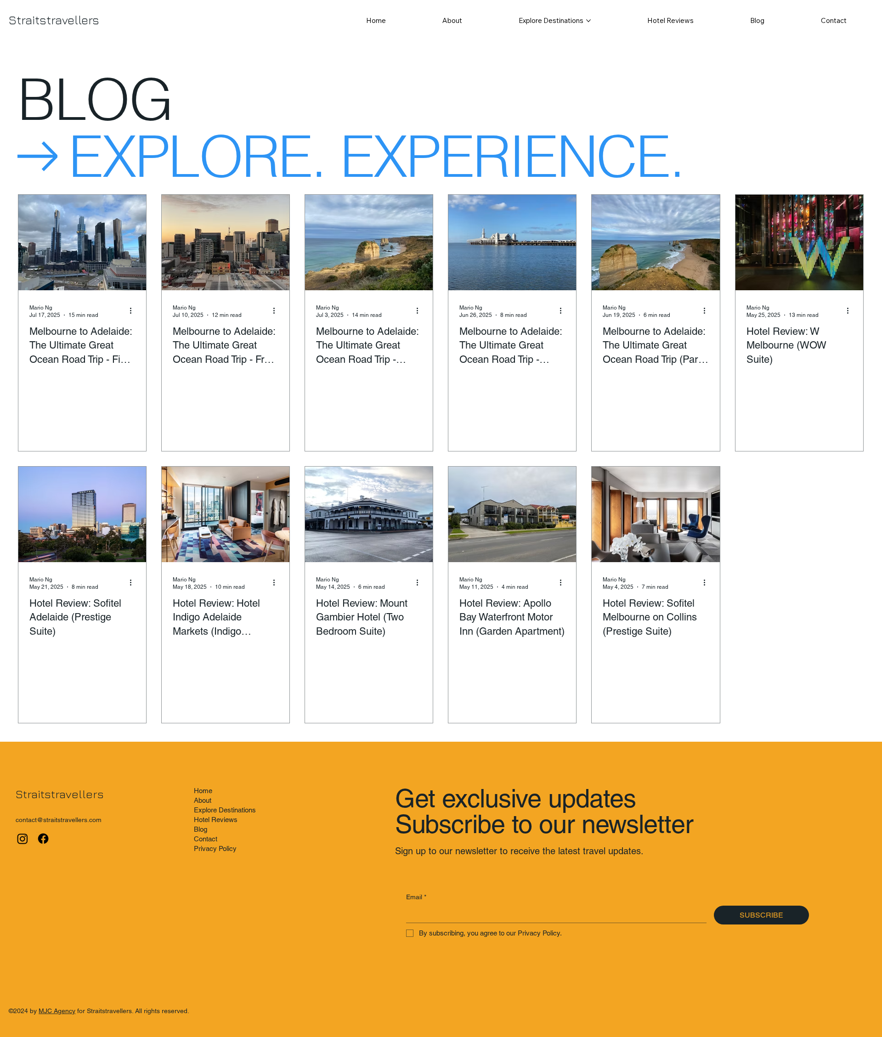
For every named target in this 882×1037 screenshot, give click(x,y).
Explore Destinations (225, 810)
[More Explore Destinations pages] (588, 20)
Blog (200, 829)
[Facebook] (43, 838)
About (202, 800)
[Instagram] (22, 838)
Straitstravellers (54, 20)
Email (416, 897)
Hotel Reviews (215, 819)
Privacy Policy (215, 848)
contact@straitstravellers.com (59, 819)
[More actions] (133, 310)
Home (203, 791)
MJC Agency (57, 1010)
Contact (205, 839)
